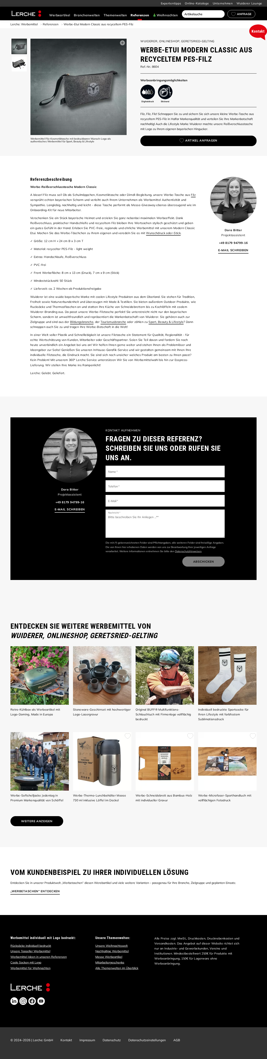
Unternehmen (223, 3)
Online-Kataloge (197, 3)
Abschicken (203, 561)
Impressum (87, 1040)
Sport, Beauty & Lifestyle (166, 322)
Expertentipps (171, 3)
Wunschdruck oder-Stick (163, 233)
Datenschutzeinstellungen (147, 1040)
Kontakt (66, 1040)
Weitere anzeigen (36, 821)
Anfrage (244, 14)
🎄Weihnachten (165, 15)
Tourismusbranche (113, 322)
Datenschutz (112, 1040)
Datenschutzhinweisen (188, 551)
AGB (176, 1040)
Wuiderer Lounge (249, 3)
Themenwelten (115, 15)
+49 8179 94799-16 (233, 243)
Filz (193, 195)
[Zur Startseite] (26, 13)
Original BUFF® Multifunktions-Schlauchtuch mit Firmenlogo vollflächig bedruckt (163, 714)
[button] (14, 1001)
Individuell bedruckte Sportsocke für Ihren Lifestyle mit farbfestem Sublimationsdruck (223, 714)
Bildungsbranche (81, 322)
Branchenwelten (87, 15)
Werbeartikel (59, 15)
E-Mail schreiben (233, 250)
